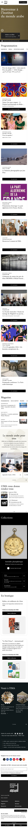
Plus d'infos (3, 713)
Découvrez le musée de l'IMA (11, 241)
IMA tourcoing (18, 806)
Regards (22, 401)
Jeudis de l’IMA (13, 492)
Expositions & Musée (6, 99)
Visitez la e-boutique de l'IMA (10, 609)
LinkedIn (10, 759)
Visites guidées (5, 379)
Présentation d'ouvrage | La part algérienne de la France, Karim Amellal (12, 208)
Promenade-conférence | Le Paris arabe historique (12, 383)
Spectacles (4, 308)
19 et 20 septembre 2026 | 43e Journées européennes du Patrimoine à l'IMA (12, 349)
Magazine (3, 803)
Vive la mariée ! (7, 135)
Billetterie (24, 2)
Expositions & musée (19, 49)
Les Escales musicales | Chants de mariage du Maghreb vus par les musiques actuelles (13, 313)
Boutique (17, 803)
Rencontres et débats (7, 202)
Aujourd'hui (4, 49)
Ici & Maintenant (13, 500)
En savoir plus (14, 179)
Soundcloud (7, 586)
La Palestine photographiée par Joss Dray (13, 171)
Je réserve (15, 143)
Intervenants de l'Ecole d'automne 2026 (9, 422)
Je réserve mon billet (15, 109)
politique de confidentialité (15, 773)
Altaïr (5, 575)
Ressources (3, 806)
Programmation (5, 401)
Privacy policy (24, 812)
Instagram (17, 759)
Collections (4, 237)
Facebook (7, 759)
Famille (10, 49)
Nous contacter (4, 797)
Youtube (6, 580)
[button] (26, 480)
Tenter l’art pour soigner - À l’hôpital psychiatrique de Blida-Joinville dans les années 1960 (12, 104)
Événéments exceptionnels (8, 343)
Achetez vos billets (9, 34)
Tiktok (20, 759)
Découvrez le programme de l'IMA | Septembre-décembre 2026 (8, 407)
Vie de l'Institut (14, 401)
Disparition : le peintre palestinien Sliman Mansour (9, 415)
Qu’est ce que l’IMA (5, 795)
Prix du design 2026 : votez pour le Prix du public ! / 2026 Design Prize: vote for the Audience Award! (13, 70)
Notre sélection (11, 613)
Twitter (4, 759)
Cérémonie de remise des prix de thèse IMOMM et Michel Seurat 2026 (12, 278)
